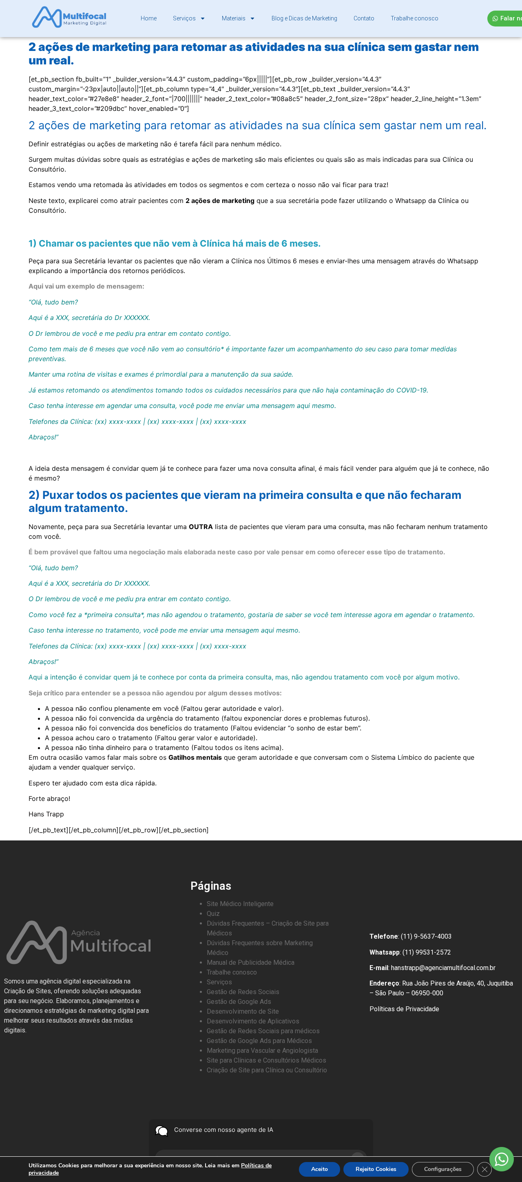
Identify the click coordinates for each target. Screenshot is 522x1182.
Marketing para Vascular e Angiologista (262, 1050)
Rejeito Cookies (376, 1169)
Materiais (234, 18)
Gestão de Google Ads (239, 1002)
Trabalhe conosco (414, 18)
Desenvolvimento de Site (243, 1011)
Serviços (184, 18)
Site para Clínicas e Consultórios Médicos (266, 1060)
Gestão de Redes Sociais (243, 992)
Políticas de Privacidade (404, 1009)
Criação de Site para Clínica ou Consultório (267, 1070)
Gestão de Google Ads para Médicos (259, 1041)
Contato (364, 18)
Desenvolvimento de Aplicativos (253, 1021)
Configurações (443, 1169)
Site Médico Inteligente (240, 904)
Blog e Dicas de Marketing (304, 18)
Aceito (319, 1169)
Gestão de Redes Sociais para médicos (263, 1031)
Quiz (213, 913)
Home (149, 18)
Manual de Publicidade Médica (250, 962)
